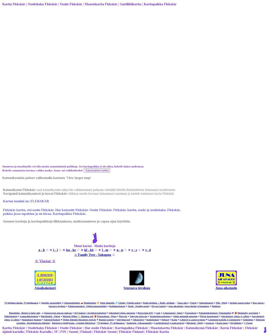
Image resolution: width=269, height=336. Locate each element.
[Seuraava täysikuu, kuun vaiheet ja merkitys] (136, 284)
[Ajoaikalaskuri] (45, 284)
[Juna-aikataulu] (226, 284)
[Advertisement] (128, 42)
